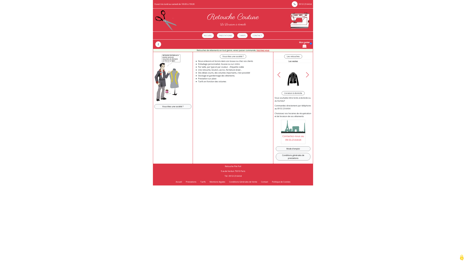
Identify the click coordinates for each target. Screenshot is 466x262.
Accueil (208, 35)
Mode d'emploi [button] (293, 148)
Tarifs (242, 35)
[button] (279, 75)
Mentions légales (217, 181)
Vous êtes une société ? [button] (172, 106)
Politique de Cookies (281, 181)
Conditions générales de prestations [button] (293, 157)
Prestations (225, 35)
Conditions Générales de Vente (243, 181)
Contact (257, 35)
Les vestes (293, 61)
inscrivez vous (263, 50)
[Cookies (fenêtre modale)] (462, 258)
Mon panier (304, 42)
